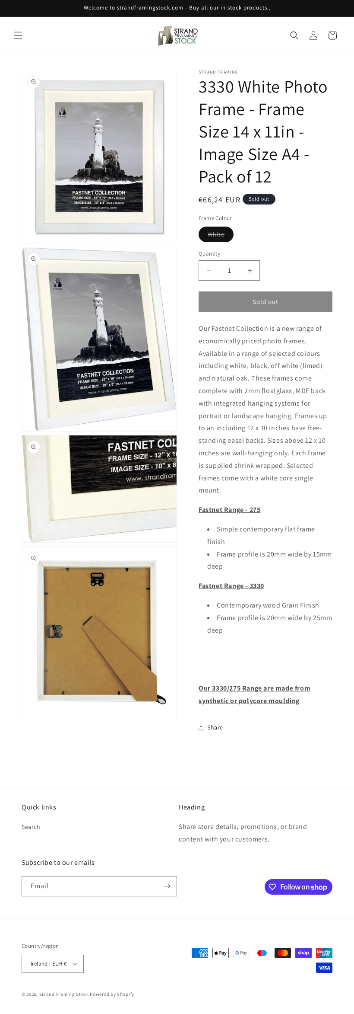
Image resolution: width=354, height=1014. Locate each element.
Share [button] (215, 727)
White (221, 236)
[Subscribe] (167, 886)
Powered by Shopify (112, 994)
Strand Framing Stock (64, 994)
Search (31, 827)
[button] (18, 35)
